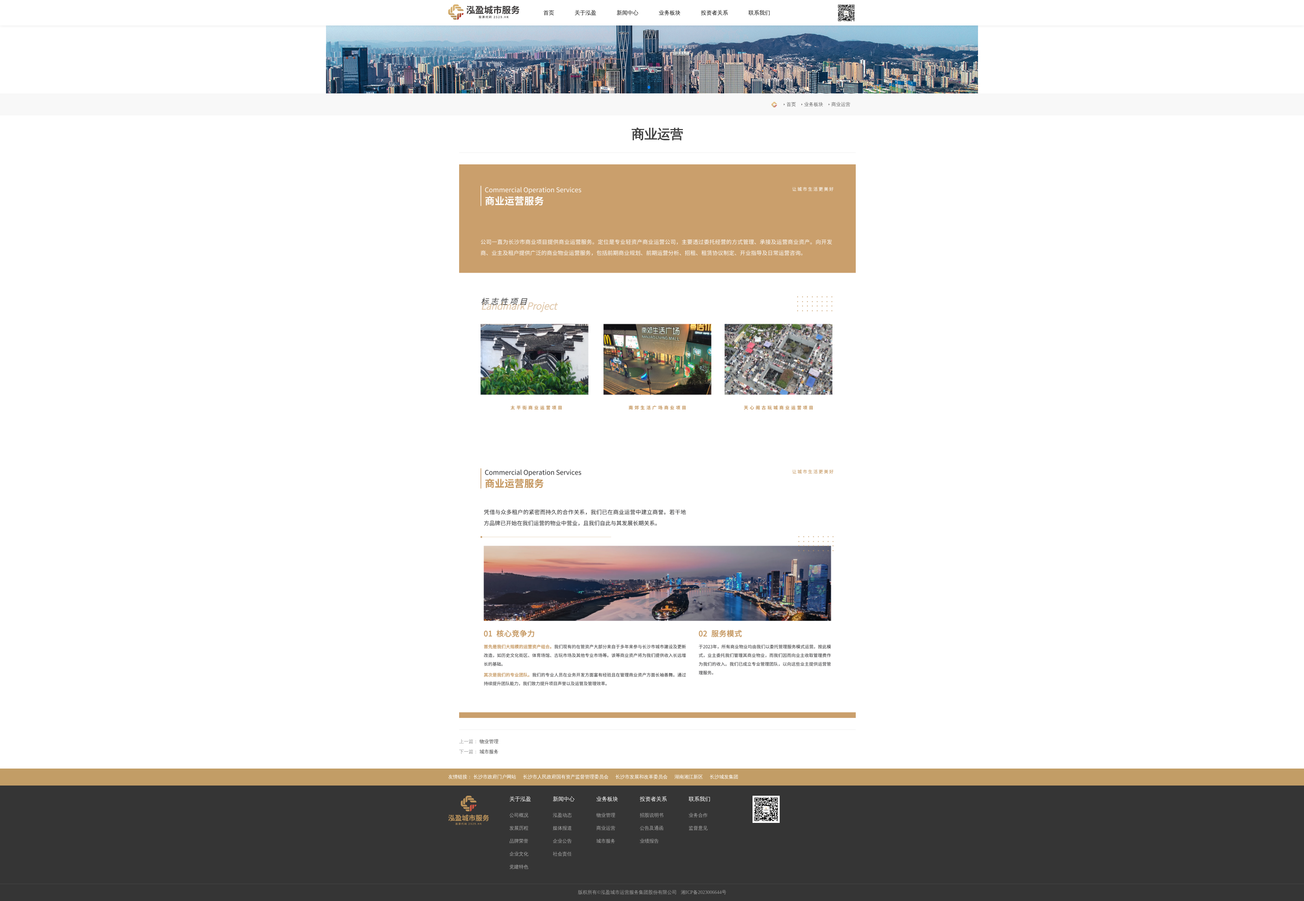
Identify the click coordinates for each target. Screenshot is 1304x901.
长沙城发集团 (724, 776)
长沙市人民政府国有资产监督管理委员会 (566, 776)
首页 (548, 13)
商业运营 (840, 104)
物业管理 (489, 741)
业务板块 (670, 13)
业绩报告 (649, 841)
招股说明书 (652, 815)
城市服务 (489, 751)
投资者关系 (714, 13)
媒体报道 (562, 828)
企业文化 (518, 854)
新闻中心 (627, 13)
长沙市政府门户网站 (494, 776)
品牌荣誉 (518, 841)
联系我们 (759, 13)
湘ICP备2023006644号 (703, 892)
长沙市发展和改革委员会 (641, 776)
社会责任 (562, 854)
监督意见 (698, 828)
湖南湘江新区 (688, 776)
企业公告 (562, 841)
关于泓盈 (585, 13)
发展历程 (518, 828)
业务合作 (698, 815)
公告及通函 (652, 828)
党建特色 (518, 866)
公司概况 (518, 815)
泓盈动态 (562, 815)
